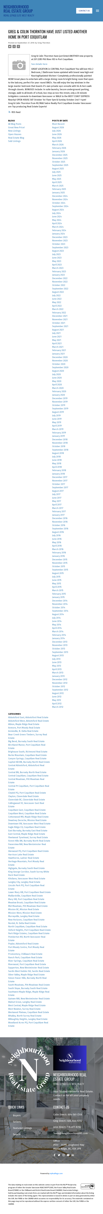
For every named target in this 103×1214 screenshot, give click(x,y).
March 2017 (57, 508)
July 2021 (56, 333)
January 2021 (58, 354)
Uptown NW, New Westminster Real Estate (29, 998)
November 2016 (60, 522)
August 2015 (58, 573)
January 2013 (58, 676)
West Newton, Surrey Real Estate (24, 1009)
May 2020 (56, 381)
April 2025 (57, 182)
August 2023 (58, 251)
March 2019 (57, 429)
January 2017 (58, 515)
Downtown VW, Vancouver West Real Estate (29, 823)
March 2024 (58, 227)
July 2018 (56, 456)
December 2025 (59, 155)
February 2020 (59, 391)
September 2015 (60, 569)
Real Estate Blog (16, 138)
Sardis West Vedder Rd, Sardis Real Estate (29, 971)
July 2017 (56, 494)
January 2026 (58, 151)
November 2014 (60, 604)
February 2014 (59, 635)
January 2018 (58, 474)
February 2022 (59, 312)
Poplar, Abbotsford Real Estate (23, 943)
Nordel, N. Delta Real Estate (22, 923)
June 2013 (56, 662)
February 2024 (59, 230)
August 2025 (58, 168)
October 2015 (58, 566)
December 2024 (60, 196)
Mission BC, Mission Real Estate (23, 909)
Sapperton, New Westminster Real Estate (28, 967)
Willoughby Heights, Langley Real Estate (27, 1019)
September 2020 (60, 367)
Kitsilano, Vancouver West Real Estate (26, 878)
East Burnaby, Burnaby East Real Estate (27, 830)
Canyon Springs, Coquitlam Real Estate (27, 758)
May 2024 (56, 220)
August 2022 (58, 292)
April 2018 (57, 467)
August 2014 (58, 614)
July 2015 (56, 576)
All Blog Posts (14, 124)
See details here (39, 64)
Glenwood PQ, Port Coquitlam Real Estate (28, 851)
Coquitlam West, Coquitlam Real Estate (27, 813)
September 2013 (60, 652)
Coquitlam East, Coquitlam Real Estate (27, 810)
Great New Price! (16, 127)
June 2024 (57, 216)
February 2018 (59, 470)
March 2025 (57, 185)
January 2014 (58, 638)
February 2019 (59, 432)
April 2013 (57, 669)
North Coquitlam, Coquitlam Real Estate (27, 926)
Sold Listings (14, 141)
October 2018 (58, 446)
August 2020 (58, 371)
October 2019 (58, 405)
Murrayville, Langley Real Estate (23, 916)
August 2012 (58, 693)
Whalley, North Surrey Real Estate (24, 1016)
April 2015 (57, 587)
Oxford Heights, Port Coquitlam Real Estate (29, 930)
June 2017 (56, 498)
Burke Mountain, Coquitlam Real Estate (27, 755)
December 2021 (59, 316)
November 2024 (60, 199)
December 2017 (59, 477)
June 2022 (57, 299)
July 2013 (56, 659)
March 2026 (58, 144)
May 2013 (56, 666)
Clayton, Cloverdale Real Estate (23, 796)
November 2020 (60, 360)
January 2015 (58, 597)
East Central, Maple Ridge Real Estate (26, 834)
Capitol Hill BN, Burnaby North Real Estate (29, 762)
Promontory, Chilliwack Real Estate (25, 954)
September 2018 (60, 450)
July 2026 (56, 131)
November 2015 (59, 563)
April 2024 (57, 223)
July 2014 (56, 618)
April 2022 (57, 306)
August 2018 (58, 453)
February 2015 (59, 594)
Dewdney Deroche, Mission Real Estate (27, 820)
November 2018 (60, 443)
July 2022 (56, 295)
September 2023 (60, 247)
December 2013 (59, 642)
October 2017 (58, 484)
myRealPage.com (56, 1173)
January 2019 (58, 436)
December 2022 (59, 278)
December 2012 (59, 679)
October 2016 (58, 525)
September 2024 (60, 206)
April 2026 (57, 141)
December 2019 (59, 398)
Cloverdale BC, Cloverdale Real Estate (26, 799)
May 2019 (56, 422)
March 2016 (57, 549)
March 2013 (57, 672)
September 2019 (60, 408)
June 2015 (56, 580)
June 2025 (57, 175)
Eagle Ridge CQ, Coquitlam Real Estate (27, 827)
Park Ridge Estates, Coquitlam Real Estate (28, 933)
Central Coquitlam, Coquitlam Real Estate (28, 775)
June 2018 (57, 460)
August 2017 (58, 491)
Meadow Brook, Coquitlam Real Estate (26, 902)
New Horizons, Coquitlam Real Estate (26, 919)
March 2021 (57, 347)
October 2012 (58, 686)
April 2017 (57, 504)
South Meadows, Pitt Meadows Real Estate (29, 985)
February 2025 (59, 189)
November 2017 (59, 480)
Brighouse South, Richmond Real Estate (27, 751)
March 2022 (57, 309)
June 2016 (57, 539)
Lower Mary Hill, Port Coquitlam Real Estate (29, 892)
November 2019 (60, 401)
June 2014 (57, 621)
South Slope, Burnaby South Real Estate (27, 988)
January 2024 (58, 233)
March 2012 (57, 707)
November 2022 (60, 281)
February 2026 (59, 148)
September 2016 (60, 528)
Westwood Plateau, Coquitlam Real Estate (28, 1012)
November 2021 (59, 319)
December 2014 (59, 600)
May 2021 (56, 340)
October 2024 (58, 203)
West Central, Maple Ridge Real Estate (27, 1005)
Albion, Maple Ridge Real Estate (23, 724)
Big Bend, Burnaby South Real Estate (26, 741)
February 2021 (59, 350)
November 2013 (59, 645)
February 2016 (59, 552)
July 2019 (56, 415)
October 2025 (58, 162)
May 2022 (56, 302)
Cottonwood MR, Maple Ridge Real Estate (28, 817)
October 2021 (58, 323)
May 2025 (56, 179)
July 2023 (56, 254)
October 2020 (58, 364)
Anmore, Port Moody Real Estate (24, 727)
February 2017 (59, 511)
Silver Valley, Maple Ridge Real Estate (26, 974)
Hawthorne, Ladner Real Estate (23, 858)
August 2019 (58, 412)
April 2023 (57, 264)
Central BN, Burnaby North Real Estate (27, 772)
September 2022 (60, 288)
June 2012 (56, 696)
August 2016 (58, 532)
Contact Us (84, 11)
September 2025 (60, 165)
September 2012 (60, 690)
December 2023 (59, 237)
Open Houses (14, 134)
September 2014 (60, 611)
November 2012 (59, 683)
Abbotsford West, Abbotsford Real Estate (28, 721)
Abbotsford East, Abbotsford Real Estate (28, 717)
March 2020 (58, 388)
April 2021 (57, 343)
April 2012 (57, 703)
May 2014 (56, 624)
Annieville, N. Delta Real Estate (23, 731)
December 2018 (59, 439)
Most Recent (58, 124)
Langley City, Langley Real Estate (24, 882)
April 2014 (57, 628)
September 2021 (60, 326)
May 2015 (56, 583)
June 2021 (56, 336)
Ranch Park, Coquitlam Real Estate (25, 957)
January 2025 (58, 192)
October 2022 (58, 285)
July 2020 (56, 374)
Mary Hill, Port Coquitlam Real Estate (26, 899)
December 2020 (60, 357)
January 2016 (58, 556)
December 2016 (59, 518)
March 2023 (57, 268)
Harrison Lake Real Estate (21, 854)
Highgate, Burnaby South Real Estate (26, 868)
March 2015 (57, 590)
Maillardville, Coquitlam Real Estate (25, 895)
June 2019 (57, 419)
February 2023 (59, 271)
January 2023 (58, 275)
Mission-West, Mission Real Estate (25, 913)
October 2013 (58, 648)
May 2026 (56, 138)
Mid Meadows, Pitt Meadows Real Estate (28, 906)
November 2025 (60, 158)
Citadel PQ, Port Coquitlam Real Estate (27, 793)
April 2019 (57, 425)
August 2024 (58, 209)
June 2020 (57, 377)
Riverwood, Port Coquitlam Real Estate (27, 964)
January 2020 (58, 395)
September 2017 (60, 487)
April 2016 (57, 545)
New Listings (14, 131)
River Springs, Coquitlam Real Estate (26, 961)
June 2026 (57, 134)
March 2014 (57, 631)
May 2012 (56, 700)
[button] (84, 11)
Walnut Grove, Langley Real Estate (25, 1002)
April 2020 (57, 384)
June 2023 (57, 257)
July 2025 (56, 172)
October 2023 (58, 244)
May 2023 (56, 261)
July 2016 (56, 535)
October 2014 (58, 607)
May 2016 (56, 542)
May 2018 (56, 463)
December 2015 (59, 559)
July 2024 (56, 213)
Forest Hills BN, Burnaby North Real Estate (29, 841)
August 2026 (58, 127)
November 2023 (60, 240)
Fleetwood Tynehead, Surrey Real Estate (28, 837)
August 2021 (58, 330)
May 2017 (56, 501)
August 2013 (58, 655)
